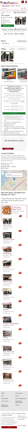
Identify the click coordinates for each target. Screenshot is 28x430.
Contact (17, 405)
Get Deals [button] (11, 29)
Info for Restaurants (20, 398)
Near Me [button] (13, 5)
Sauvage (6, 267)
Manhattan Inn (8, 380)
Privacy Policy (16, 128)
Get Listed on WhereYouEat (18, 401)
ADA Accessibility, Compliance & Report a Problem (14, 413)
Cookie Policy (4, 398)
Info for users (4, 401)
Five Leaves (7, 225)
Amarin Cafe (7, 366)
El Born (5, 337)
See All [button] (12, 49)
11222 (2, 13)
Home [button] (5, 34)
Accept (9, 427)
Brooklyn (3, 12)
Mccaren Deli (7, 281)
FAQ (2, 396)
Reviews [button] (21, 34)
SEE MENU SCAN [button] (22, 41)
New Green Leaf (8, 351)
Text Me (8, 106)
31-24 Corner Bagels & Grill (16, 208)
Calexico (6, 295)
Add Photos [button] (21, 49)
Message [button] (4, 29)
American (8, 12)
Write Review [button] (8, 148)
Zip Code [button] (18, 5)
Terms (17, 396)
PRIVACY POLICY (10, 424)
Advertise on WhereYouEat (4, 405)
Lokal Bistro (7, 253)
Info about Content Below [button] (20, 12)
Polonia (5, 309)
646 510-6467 (5, 20)
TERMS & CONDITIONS (12, 423)
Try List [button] (24, 29)
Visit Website (5, 168)
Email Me (8, 109)
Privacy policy (18, 393)
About (2, 393)
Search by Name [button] (6, 5)
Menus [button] (16, 34)
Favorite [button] (18, 29)
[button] (22, 2)
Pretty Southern (8, 239)
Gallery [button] (10, 34)
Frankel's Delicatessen (11, 323)
